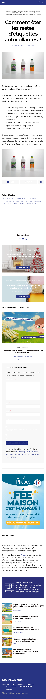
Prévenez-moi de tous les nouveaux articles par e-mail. (22, 437)
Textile (32, 282)
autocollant (35, 198)
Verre (39, 14)
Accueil (5, 684)
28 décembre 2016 (17, 291)
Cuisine (20, 11)
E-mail (8, 411)
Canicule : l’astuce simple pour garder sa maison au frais (25, 640)
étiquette (38, 201)
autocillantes (22, 198)
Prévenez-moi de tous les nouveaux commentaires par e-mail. (22, 430)
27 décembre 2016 (17, 45)
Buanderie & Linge (22, 280)
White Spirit (23, 16)
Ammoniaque (14, 249)
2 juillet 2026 (17, 656)
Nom (8, 403)
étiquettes (8, 203)
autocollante (9, 201)
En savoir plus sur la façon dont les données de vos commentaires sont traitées (22, 454)
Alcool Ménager (11, 11)
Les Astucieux (29, 45)
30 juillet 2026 (17, 632)
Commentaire (10, 380)
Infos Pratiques (29, 11)
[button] (43, 3)
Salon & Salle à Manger (27, 13)
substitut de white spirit (14, 14)
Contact (9, 689)
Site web (8, 419)
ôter (16, 203)
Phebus (24, 555)
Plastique (15, 13)
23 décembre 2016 (17, 263)
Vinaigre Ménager (23, 252)
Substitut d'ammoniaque (20, 282)
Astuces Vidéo (26, 686)
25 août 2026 (28, 356)
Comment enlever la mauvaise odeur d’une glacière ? (26, 617)
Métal (38, 11)
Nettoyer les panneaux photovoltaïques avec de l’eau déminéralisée (25, 651)
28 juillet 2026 (18, 643)
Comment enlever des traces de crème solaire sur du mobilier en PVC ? (23, 352)
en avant (20, 201)
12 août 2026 (17, 621)
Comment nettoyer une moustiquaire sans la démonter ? (26, 629)
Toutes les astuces (29, 14)
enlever (29, 201)
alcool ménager (9, 198)
